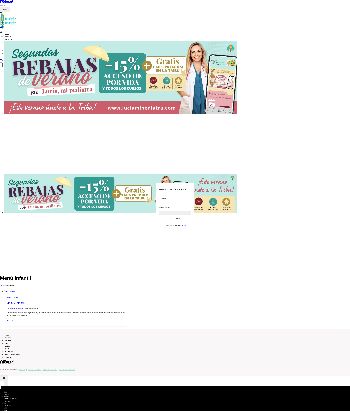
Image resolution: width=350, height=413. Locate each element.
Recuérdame (165, 207)
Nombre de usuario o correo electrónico (172, 190)
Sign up (183, 225)
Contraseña (163, 198)
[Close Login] (4, 378)
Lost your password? (175, 218)
